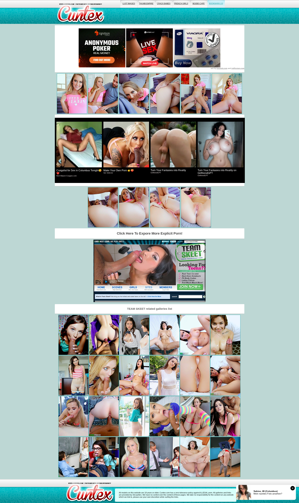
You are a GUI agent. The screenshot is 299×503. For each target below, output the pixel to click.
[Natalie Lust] (134, 416)
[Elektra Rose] (165, 375)
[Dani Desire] (104, 335)
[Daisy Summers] (134, 375)
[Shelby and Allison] (134, 335)
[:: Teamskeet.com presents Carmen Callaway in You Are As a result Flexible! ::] (104, 375)
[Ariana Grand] (73, 335)
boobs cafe (199, 3)
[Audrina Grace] (165, 335)
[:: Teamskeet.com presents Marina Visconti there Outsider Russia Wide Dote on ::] (225, 335)
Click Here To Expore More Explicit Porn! (149, 233)
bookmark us (216, 3)
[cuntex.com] (89, 491)
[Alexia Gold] (73, 457)
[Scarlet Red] (165, 416)
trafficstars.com (237, 68)
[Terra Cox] (104, 416)
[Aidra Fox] (225, 375)
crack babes (163, 3)
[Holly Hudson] (195, 335)
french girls (181, 3)
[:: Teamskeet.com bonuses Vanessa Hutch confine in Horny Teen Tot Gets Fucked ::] (134, 457)
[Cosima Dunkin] (195, 375)
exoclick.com (222, 68)
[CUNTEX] (80, 12)
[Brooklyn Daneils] (225, 416)
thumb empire (146, 3)
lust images (129, 3)
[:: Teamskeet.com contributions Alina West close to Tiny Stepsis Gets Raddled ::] (73, 416)
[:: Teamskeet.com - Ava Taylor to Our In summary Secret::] (104, 457)
